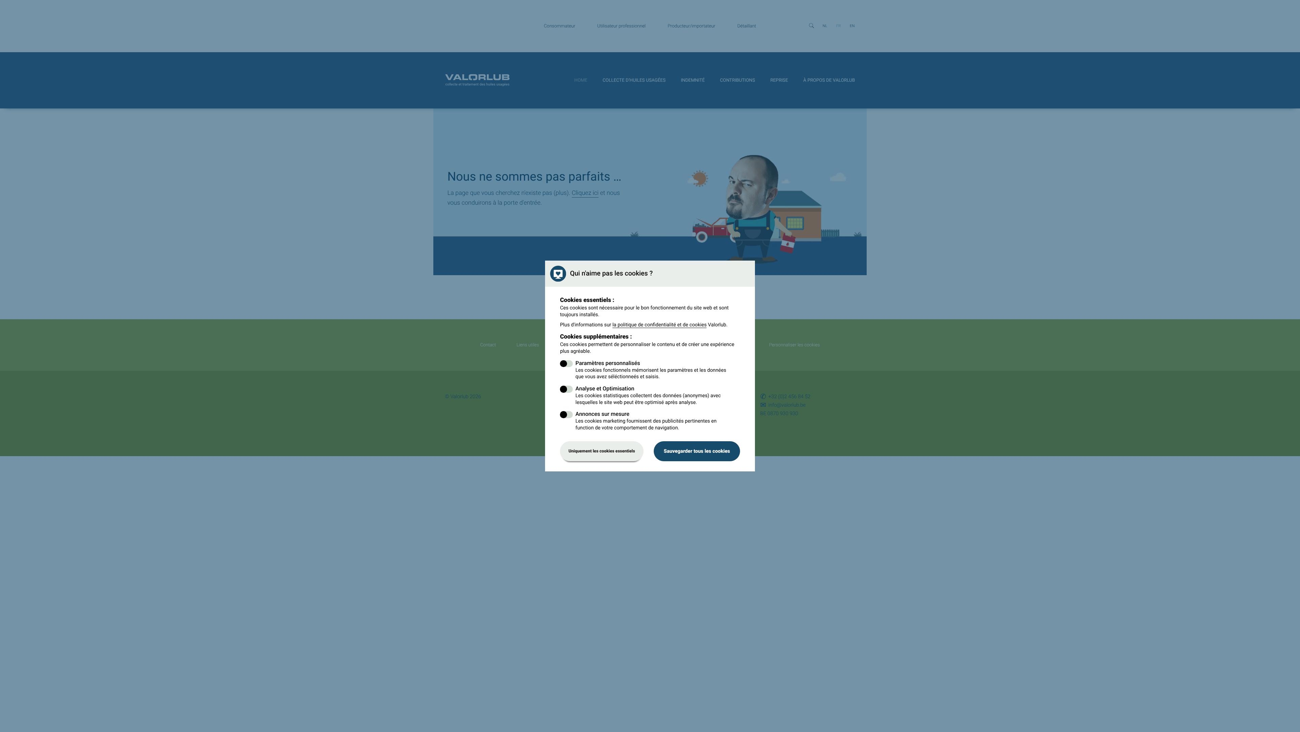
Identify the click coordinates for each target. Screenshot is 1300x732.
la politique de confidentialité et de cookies (659, 325)
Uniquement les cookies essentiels (601, 451)
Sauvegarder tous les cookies (697, 451)
